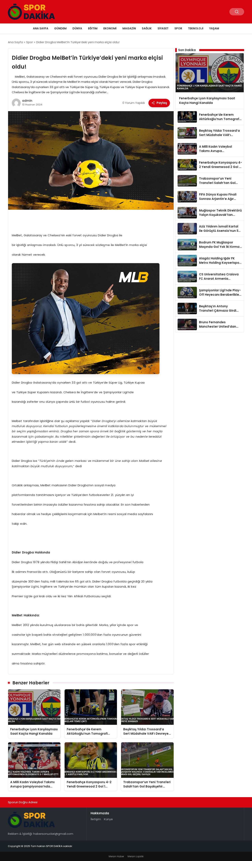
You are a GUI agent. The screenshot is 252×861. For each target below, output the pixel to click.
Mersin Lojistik (136, 856)
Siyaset (163, 28)
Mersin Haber (116, 856)
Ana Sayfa (40, 28)
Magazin (129, 28)
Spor (178, 28)
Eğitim (92, 28)
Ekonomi (110, 28)
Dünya (77, 28)
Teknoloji (195, 28)
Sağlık (147, 28)
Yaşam (214, 28)
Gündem (60, 28)
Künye (108, 819)
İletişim (96, 819)
